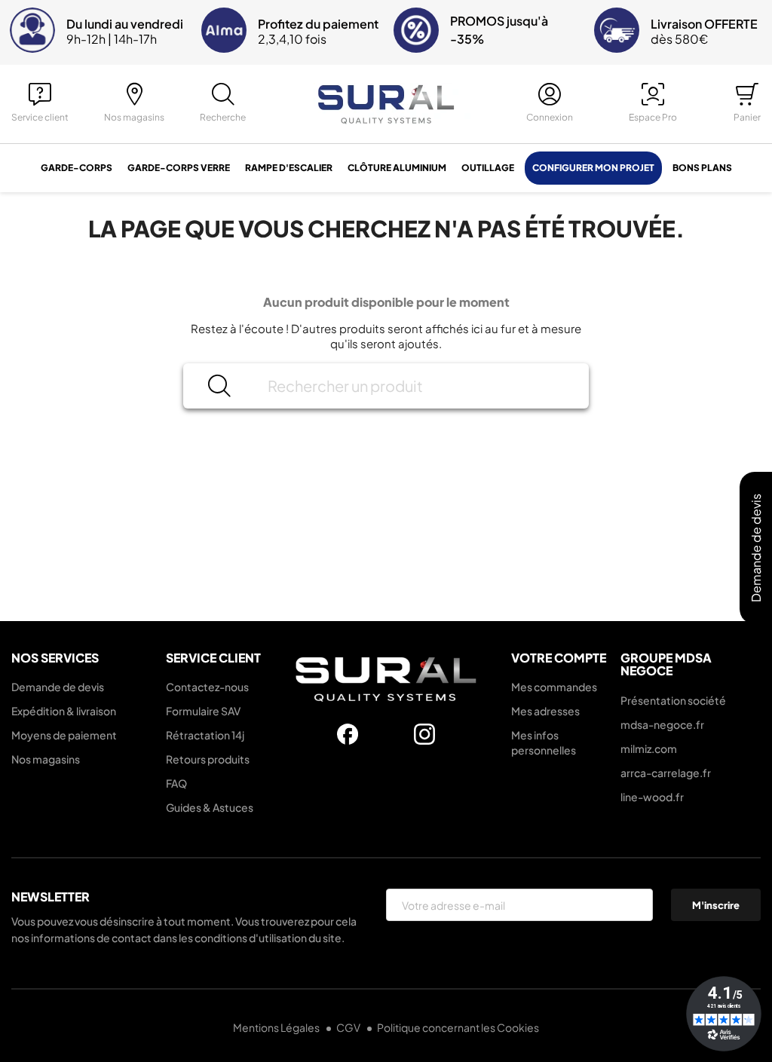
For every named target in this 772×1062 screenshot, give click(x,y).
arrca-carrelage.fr (665, 772)
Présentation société (673, 700)
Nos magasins (45, 759)
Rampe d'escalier (288, 167)
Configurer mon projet (593, 167)
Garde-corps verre (178, 167)
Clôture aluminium (397, 167)
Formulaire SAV (203, 711)
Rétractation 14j (205, 735)
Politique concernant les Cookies (458, 1027)
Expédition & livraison (63, 711)
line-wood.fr (652, 796)
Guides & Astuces (209, 807)
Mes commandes (554, 686)
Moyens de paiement (64, 735)
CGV (349, 1027)
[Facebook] (347, 734)
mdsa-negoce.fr (662, 724)
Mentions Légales (277, 1027)
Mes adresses (545, 711)
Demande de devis (57, 686)
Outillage (487, 167)
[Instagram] (424, 734)
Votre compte (558, 658)
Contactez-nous (207, 686)
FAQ (176, 783)
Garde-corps (76, 167)
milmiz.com (648, 748)
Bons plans (702, 167)
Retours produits (208, 759)
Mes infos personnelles (543, 742)
